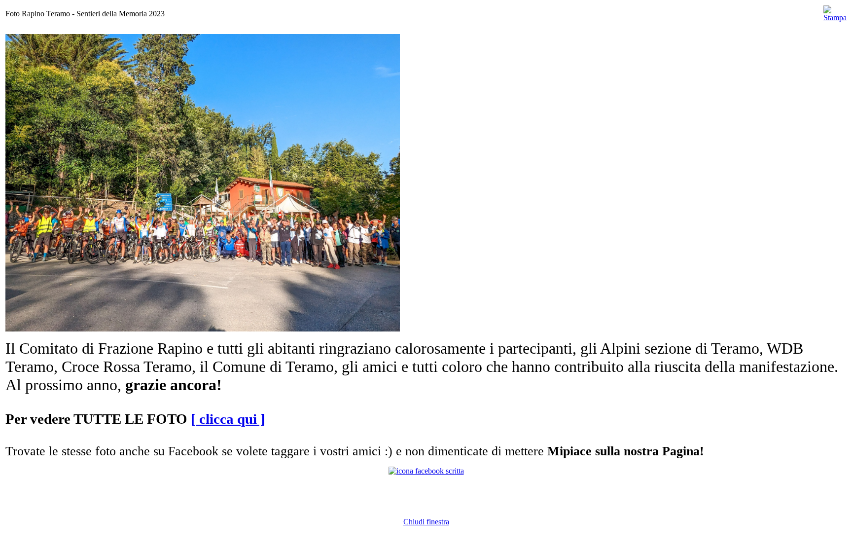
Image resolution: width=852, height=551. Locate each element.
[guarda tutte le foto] (202, 329)
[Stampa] (835, 11)
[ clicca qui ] (228, 419)
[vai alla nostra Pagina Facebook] (426, 471)
